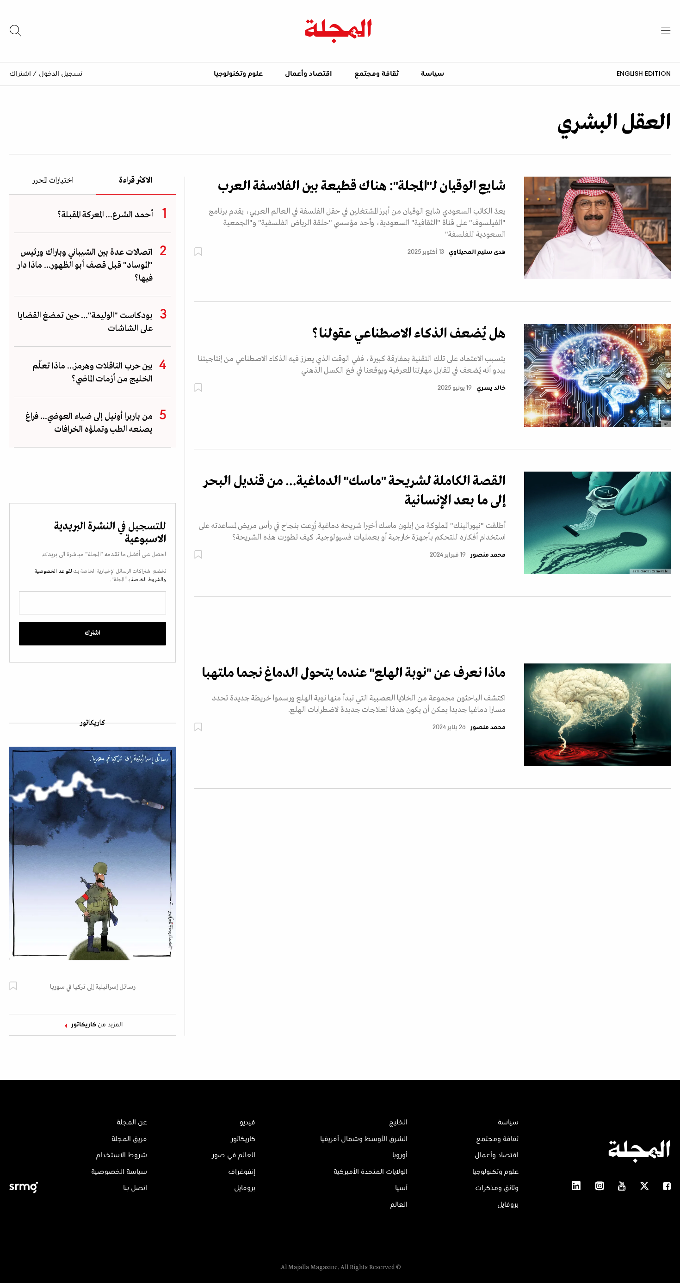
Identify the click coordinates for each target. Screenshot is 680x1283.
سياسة (432, 74)
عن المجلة (132, 1122)
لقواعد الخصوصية (53, 571)
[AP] (597, 375)
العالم (399, 1205)
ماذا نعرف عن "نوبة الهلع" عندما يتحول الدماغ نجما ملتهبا (354, 673)
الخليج (398, 1122)
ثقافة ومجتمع (376, 74)
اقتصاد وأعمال (308, 74)
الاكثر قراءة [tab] (136, 181)
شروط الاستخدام (121, 1155)
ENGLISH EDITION (644, 73)
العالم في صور (233, 1155)
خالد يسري (491, 388)
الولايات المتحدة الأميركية (371, 1172)
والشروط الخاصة (148, 580)
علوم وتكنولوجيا (238, 74)
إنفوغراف (241, 1172)
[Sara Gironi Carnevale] (597, 522)
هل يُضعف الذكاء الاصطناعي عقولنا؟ (409, 333)
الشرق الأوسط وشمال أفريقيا (364, 1139)
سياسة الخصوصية (119, 1172)
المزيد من (97, 1025)
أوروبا (400, 1155)
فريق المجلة (129, 1139)
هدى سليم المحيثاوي (477, 252)
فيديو (247, 1122)
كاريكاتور (92, 723)
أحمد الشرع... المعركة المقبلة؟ (105, 215)
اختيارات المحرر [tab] (52, 181)
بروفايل (508, 1205)
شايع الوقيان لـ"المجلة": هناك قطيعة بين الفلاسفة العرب (362, 186)
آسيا (401, 1188)
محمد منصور (488, 555)
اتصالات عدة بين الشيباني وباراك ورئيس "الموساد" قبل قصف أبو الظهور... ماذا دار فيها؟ (85, 265)
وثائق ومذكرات (497, 1188)
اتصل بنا (135, 1188)
